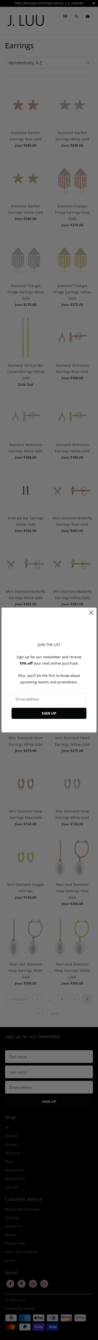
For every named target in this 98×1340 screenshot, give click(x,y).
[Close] (91, 612)
